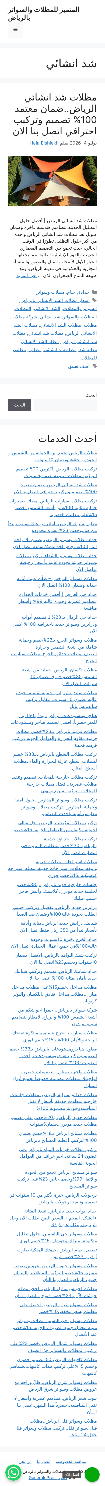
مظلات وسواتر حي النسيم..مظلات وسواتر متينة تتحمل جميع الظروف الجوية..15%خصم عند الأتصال (54, 1327)
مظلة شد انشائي (60, 349)
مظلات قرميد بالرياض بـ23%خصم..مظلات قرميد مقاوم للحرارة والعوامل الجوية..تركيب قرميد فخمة (54, 738)
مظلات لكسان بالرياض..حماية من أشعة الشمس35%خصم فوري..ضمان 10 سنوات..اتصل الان (59, 676)
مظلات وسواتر (50, 292)
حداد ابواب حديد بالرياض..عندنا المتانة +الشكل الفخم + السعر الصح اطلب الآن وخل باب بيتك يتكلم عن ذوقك (53, 1217)
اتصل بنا (43, 1461)
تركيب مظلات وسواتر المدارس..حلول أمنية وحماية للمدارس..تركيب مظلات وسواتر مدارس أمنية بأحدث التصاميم (55, 806)
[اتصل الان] (92, 1474)
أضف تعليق (79, 366)
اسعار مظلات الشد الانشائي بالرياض (55, 300)
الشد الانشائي (47, 308)
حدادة (84, 292)
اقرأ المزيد (26, 275)
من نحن (25, 1461)
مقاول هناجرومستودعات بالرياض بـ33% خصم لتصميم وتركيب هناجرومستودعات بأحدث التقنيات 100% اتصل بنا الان (53, 1055)
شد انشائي (50, 316)
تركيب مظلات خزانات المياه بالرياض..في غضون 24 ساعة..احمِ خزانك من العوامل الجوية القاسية (58, 1156)
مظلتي (35, 349)
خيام (71, 292)
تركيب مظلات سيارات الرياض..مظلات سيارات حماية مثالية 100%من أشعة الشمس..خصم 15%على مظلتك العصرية (53, 507)
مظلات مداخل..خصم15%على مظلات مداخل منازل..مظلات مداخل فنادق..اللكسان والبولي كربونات (54, 993)
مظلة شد (88, 349)
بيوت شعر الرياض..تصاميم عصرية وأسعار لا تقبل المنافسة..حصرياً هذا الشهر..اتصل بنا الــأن (55, 1405)
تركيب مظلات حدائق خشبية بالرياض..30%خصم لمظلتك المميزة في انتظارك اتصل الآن (59, 845)
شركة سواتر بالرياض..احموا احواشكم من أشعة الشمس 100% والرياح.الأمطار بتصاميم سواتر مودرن (54, 1016)
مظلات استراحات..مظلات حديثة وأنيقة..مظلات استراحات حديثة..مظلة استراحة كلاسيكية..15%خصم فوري (52, 868)
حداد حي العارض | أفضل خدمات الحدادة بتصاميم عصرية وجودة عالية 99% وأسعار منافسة (58, 601)
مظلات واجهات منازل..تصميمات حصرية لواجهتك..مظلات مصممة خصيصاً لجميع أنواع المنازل (54, 1078)
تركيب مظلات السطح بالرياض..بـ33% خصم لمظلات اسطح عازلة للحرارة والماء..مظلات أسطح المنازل (55, 761)
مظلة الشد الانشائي (40, 341)
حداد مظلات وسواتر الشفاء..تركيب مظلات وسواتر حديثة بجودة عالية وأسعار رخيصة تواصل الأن (56, 562)
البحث (91, 395)
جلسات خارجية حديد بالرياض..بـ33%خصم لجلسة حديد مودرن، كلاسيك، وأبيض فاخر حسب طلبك (56, 891)
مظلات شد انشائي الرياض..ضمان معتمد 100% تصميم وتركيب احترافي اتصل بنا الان (55, 113)
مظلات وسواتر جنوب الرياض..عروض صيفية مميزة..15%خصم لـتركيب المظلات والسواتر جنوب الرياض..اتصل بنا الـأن (55, 1272)
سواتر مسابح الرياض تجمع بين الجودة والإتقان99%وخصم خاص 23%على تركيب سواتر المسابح (57, 1179)
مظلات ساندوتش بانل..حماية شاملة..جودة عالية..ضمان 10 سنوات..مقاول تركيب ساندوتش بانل (56, 699)
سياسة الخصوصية (71, 1461)
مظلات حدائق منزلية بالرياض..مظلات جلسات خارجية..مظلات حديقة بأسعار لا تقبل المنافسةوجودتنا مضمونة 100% (53, 1101)
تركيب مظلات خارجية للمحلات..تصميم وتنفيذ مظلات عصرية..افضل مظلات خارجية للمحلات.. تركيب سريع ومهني (54, 783)
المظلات (23, 308)
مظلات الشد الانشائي (60, 325)
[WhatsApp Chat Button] (13, 1473)
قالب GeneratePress (48, 1477)
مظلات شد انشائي (46, 333)
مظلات (90, 325)
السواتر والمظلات (80, 308)
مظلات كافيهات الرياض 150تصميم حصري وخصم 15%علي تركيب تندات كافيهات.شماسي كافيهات (53, 1366)
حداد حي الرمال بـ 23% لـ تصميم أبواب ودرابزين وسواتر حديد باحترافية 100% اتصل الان (54, 624)
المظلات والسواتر (80, 316)
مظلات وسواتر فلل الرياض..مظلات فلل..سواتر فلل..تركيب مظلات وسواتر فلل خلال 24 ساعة (56, 1427)
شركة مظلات (24, 316)
